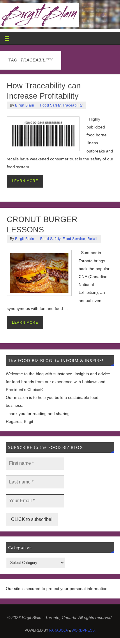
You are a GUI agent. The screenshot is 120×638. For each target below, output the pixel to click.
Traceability (73, 105)
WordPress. (84, 630)
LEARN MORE (25, 181)
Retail (92, 239)
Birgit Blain (24, 105)
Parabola (58, 630)
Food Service (74, 239)
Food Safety (50, 105)
